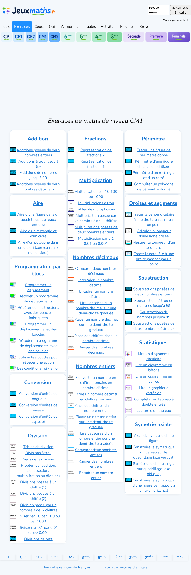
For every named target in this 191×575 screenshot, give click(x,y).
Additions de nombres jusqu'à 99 (38, 175)
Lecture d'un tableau (153, 410)
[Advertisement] (95, 76)
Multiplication (95, 180)
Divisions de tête (38, 539)
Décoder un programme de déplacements (38, 299)
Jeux (6, 26)
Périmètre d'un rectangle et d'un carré (154, 175)
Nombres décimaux (95, 257)
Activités (108, 26)
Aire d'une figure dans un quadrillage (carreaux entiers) (38, 219)
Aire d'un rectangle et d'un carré (38, 233)
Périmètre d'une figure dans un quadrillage (154, 164)
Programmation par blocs (37, 270)
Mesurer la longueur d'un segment (154, 245)
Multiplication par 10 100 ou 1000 (96, 194)
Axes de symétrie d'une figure (154, 438)
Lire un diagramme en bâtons (154, 367)
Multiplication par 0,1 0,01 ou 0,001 (96, 241)
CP (7, 557)
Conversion (37, 382)
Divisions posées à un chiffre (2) (38, 496)
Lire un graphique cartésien (153, 390)
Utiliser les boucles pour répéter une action (38, 360)
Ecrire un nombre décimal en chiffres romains (96, 397)
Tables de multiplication (96, 209)
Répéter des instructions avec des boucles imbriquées (38, 312)
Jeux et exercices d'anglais (125, 567)
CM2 (70, 557)
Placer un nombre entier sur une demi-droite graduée (96, 422)
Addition (37, 138)
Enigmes (127, 26)
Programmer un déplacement (38, 287)
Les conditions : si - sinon (38, 368)
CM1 (55, 557)
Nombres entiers (95, 366)
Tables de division (38, 446)
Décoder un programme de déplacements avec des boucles (38, 346)
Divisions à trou (38, 453)
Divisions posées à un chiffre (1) (38, 485)
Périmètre (153, 138)
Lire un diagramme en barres (154, 379)
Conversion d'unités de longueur (38, 396)
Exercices (22, 26)
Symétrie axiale (153, 424)
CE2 (39, 557)
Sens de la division (38, 459)
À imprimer (70, 26)
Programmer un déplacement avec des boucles (38, 329)
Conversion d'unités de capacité (38, 419)
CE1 (23, 557)
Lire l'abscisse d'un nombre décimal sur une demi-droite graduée (96, 308)
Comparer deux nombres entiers (96, 452)
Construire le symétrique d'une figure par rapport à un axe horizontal (154, 485)
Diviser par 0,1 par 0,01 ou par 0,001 (38, 530)
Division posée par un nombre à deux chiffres (38, 507)
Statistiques (153, 342)
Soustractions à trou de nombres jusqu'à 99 (153, 303)
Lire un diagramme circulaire (154, 356)
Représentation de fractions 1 (96, 164)
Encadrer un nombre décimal (96, 294)
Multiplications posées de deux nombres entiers (96, 229)
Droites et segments (153, 203)
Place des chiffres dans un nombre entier (96, 408)
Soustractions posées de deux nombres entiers (153, 292)
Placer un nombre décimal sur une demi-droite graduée (96, 324)
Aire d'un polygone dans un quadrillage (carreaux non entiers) (38, 247)
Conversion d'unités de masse (38, 408)
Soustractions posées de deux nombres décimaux (153, 326)
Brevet (145, 26)
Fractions (95, 138)
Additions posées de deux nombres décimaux (38, 187)
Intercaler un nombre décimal (96, 282)
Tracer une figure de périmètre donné (154, 152)
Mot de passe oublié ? (176, 20)
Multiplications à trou (96, 203)
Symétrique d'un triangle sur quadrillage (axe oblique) (154, 469)
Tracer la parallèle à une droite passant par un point (154, 259)
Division (38, 435)
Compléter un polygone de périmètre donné (154, 187)
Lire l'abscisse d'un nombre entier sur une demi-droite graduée (96, 438)
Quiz (52, 26)
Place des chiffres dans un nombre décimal (96, 338)
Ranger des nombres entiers (95, 464)
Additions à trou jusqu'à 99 (38, 164)
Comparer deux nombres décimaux (96, 271)
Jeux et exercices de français (67, 567)
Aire (38, 203)
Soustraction (153, 277)
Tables (90, 26)
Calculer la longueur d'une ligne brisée (154, 233)
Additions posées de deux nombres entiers (38, 152)
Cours (39, 26)
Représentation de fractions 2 (96, 152)
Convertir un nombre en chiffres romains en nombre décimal (96, 382)
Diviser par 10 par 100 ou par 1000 (38, 519)
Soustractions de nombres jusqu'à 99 (154, 314)
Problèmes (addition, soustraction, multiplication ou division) (38, 470)
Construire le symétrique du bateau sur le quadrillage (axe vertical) (154, 452)
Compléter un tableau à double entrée (154, 402)
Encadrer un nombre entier (96, 475)
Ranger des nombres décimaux (95, 350)
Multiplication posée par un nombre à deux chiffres (96, 218)
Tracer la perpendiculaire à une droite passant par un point (153, 219)
